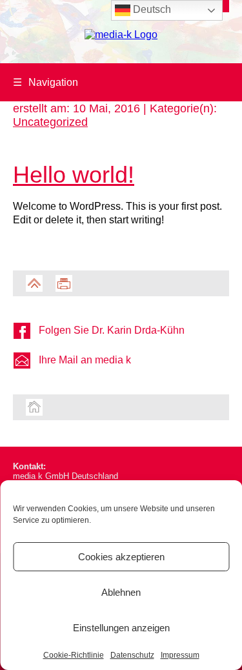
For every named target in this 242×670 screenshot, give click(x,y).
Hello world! (73, 174)
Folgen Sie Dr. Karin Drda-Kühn (112, 330)
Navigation (45, 82)
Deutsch (150, 9)
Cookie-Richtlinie (73, 655)
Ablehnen (121, 592)
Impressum (180, 655)
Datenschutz (132, 655)
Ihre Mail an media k (85, 359)
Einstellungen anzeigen (121, 627)
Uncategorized (50, 122)
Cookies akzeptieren (121, 556)
